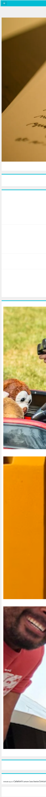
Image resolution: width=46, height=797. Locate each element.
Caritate (26, 782)
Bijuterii (11, 781)
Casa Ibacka (34, 781)
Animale (5, 782)
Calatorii (18, 781)
